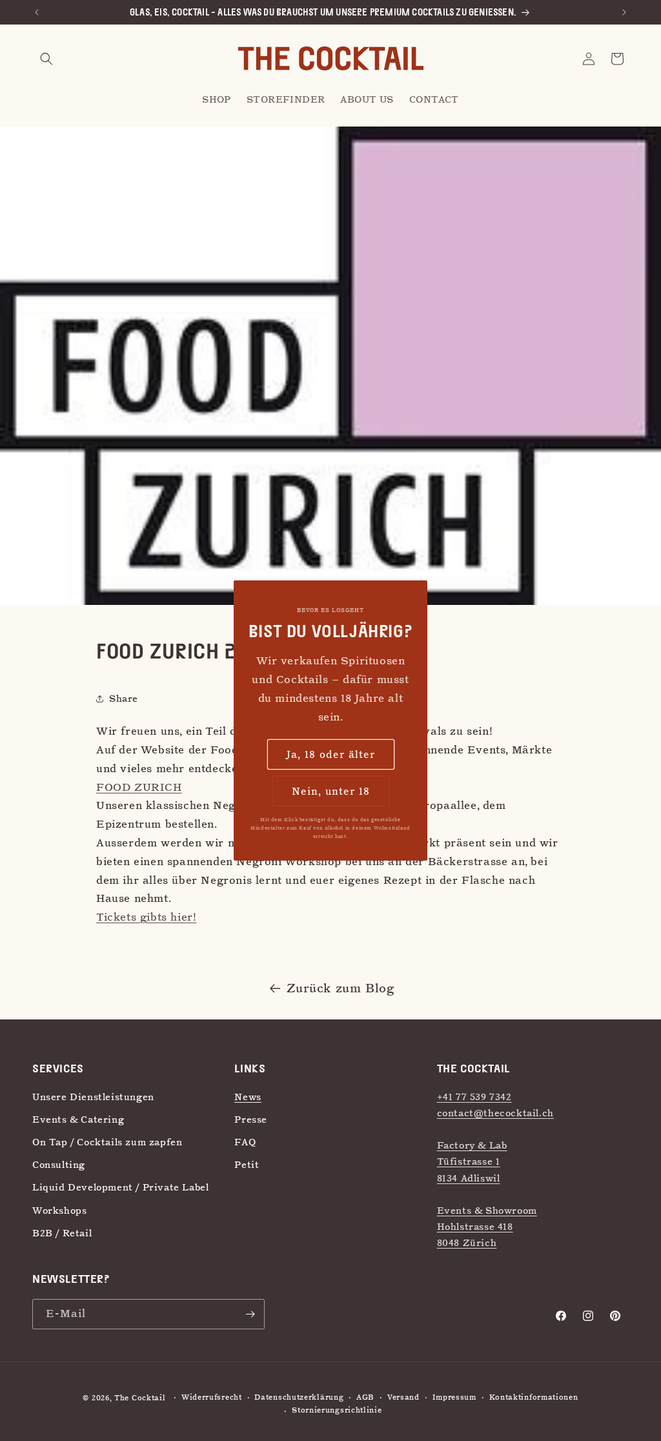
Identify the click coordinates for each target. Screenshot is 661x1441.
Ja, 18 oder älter (331, 755)
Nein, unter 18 (331, 791)
